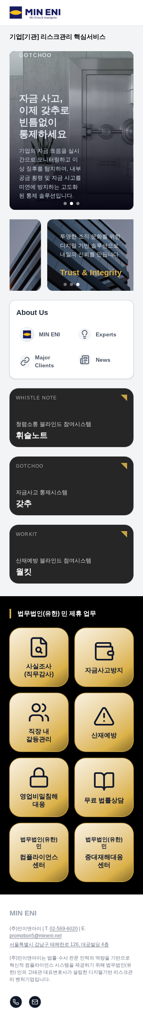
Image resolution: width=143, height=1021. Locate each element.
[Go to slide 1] (65, 203)
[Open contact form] (35, 1002)
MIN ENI (49, 334)
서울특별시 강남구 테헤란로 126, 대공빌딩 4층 (59, 944)
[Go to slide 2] (71, 203)
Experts (106, 334)
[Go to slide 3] (77, 203)
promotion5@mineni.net (36, 935)
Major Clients (44, 361)
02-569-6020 (64, 928)
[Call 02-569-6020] (16, 1002)
